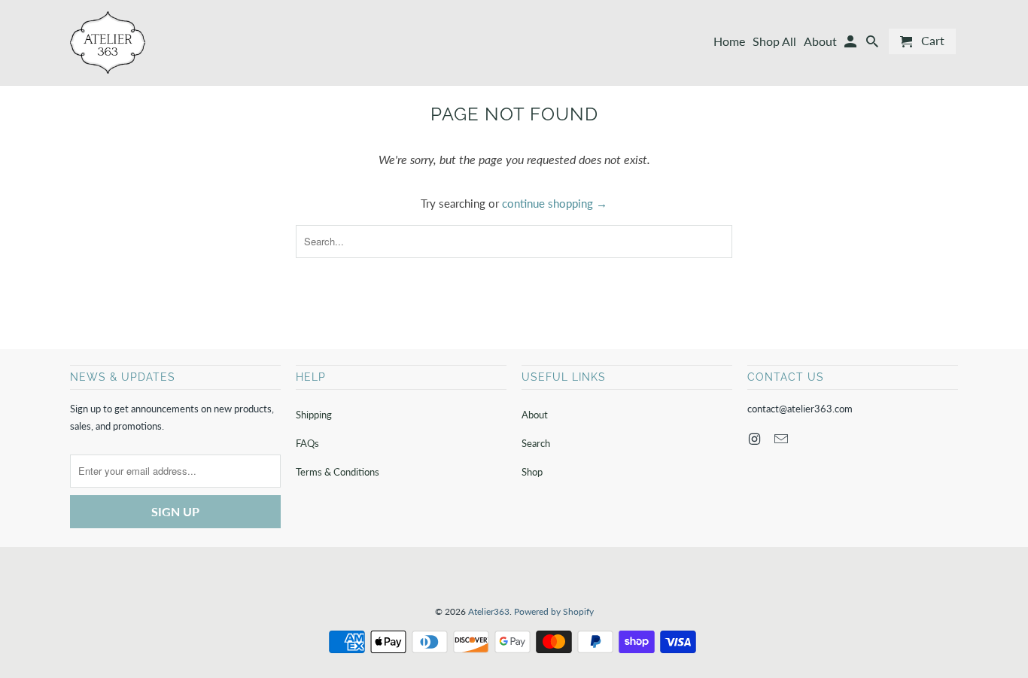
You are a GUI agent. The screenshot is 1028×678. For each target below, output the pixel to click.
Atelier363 (488, 611)
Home (729, 41)
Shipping (314, 415)
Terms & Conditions (337, 472)
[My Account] (851, 44)
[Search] (873, 44)
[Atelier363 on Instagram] (755, 438)
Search (536, 443)
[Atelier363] (107, 42)
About (535, 415)
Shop (532, 472)
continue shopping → (554, 203)
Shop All (774, 41)
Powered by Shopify (554, 611)
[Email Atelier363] (782, 438)
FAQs (307, 443)
